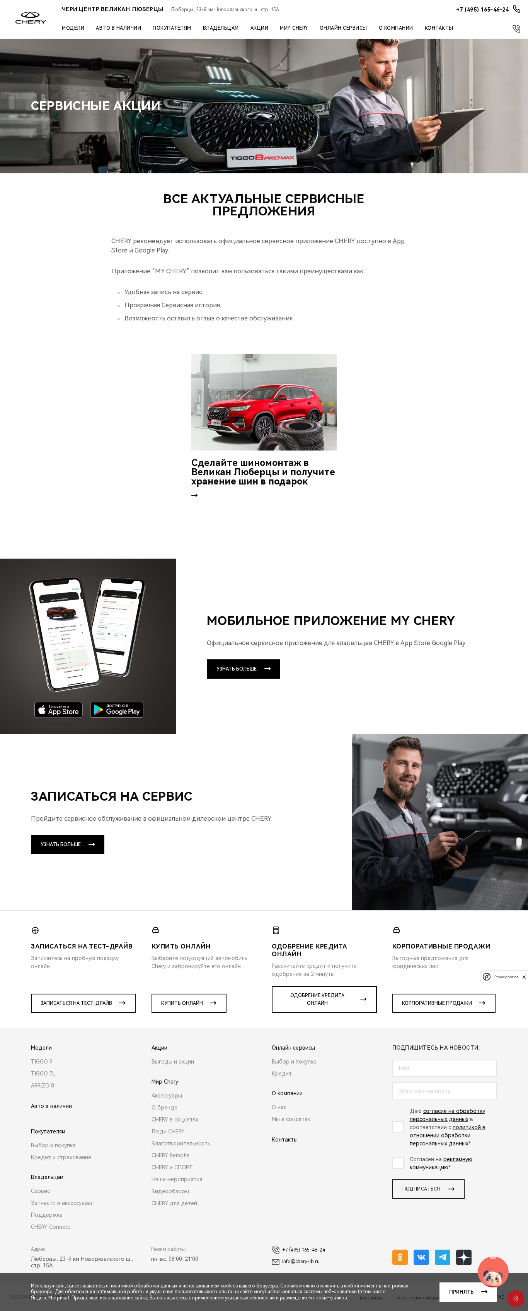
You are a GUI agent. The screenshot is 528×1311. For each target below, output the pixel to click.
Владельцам (221, 28)
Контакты (439, 28)
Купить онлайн (182, 1003)
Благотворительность (181, 1143)
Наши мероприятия (177, 1179)
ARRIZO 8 (42, 1085)
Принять (461, 1292)
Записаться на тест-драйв (76, 1003)
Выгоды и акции (173, 1062)
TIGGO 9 (42, 1062)
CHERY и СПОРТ (172, 1167)
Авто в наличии (118, 28)
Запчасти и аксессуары (61, 1203)
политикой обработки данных (143, 1286)
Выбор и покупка (53, 1145)
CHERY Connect (51, 1227)
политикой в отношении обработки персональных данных (447, 1135)
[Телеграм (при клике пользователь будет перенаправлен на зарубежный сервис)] (442, 1257)
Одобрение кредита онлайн (317, 999)
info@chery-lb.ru (301, 1261)
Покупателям (172, 28)
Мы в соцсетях (291, 1119)
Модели (73, 28)
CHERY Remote (170, 1155)
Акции (259, 28)
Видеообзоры (170, 1191)
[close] (524, 977)
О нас (279, 1107)
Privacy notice (506, 977)
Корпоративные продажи (437, 1003)
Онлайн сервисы (343, 28)
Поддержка (47, 1215)
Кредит (282, 1073)
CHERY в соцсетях (175, 1119)
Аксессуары (167, 1095)
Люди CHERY (168, 1131)
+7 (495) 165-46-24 (303, 1250)
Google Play (151, 250)
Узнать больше (236, 669)
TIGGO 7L (43, 1073)
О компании (396, 28)
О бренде (164, 1107)
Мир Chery (294, 28)
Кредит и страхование (61, 1157)
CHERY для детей (174, 1203)
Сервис (40, 1191)
